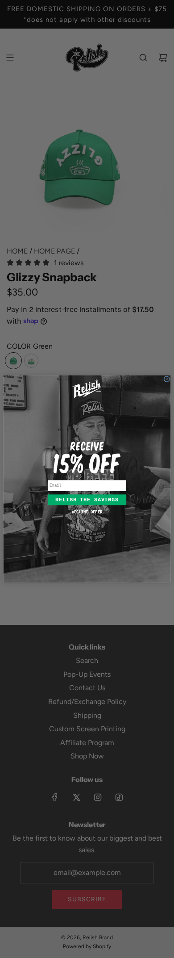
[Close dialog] (166, 379)
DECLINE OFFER (87, 512)
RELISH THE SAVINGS (87, 500)
